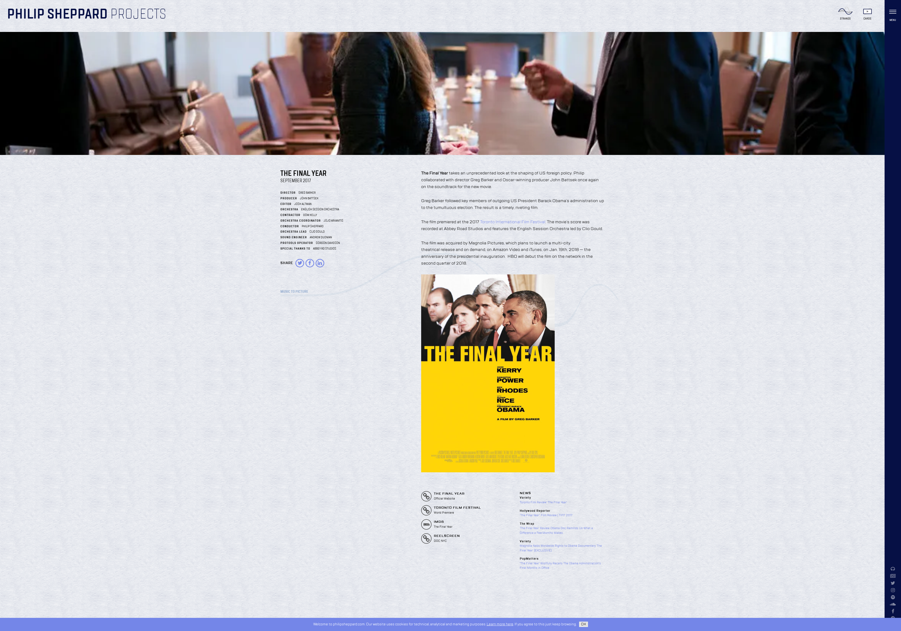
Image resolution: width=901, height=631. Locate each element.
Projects (138, 15)
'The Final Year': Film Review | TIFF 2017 (546, 515)
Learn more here (500, 624)
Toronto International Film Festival (512, 222)
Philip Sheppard (57, 15)
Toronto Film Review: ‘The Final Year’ (543, 502)
